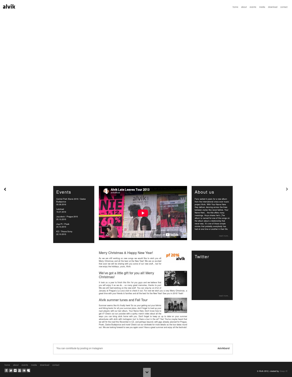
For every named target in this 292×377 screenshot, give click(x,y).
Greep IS (283, 371)
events (253, 6)
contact (283, 6)
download (272, 6)
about (244, 6)
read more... (224, 235)
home (235, 6)
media (262, 6)
